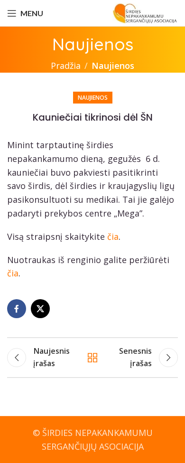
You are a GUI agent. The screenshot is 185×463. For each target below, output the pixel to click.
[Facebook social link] (16, 308)
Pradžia (66, 65)
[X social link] (40, 308)
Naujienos (113, 65)
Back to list (92, 357)
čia (113, 236)
